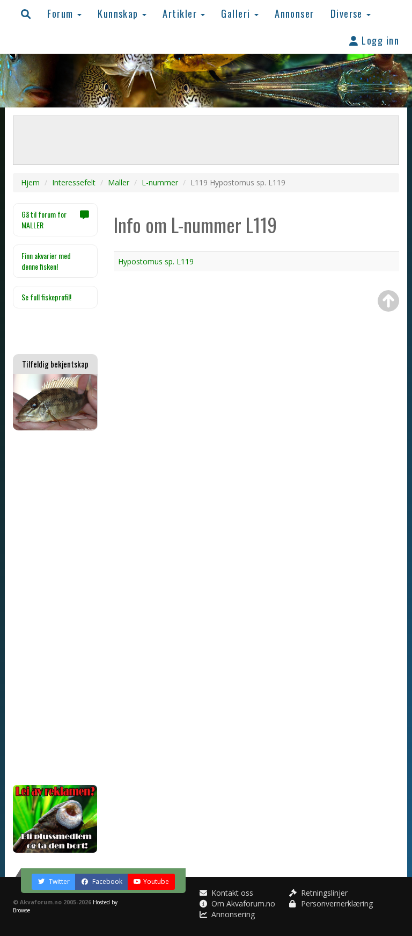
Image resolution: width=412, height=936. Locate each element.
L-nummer (160, 182)
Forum (61, 13)
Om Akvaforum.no (242, 903)
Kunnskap (119, 13)
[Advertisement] (55, 608)
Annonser (294, 13)
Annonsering (232, 914)
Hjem (30, 182)
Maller (118, 182)
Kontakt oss (231, 893)
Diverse (348, 13)
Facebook (106, 881)
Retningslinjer (323, 893)
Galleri (237, 13)
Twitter (58, 881)
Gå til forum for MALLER (44, 219)
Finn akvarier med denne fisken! (46, 261)
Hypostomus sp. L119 (156, 261)
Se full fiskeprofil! (46, 297)
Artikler (181, 13)
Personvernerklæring (336, 903)
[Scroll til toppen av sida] (388, 301)
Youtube (156, 881)
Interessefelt (73, 182)
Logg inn (379, 40)
